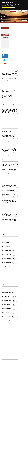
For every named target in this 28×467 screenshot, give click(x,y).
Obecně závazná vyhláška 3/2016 (8, 304)
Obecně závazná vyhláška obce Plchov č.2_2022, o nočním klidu (8, 207)
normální (24, 20)
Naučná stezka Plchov (23, 11)
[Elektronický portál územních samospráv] (5, 63)
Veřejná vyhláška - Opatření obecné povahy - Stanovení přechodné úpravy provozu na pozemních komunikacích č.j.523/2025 (9, 174)
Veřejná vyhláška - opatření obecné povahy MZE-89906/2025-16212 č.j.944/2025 (9, 117)
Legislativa (6, 70)
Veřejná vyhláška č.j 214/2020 (7, 234)
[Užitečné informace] (5, 66)
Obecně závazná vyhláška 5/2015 (8, 312)
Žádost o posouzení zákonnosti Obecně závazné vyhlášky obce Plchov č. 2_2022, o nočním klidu (9, 220)
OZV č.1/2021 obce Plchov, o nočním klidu (9, 225)
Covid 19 (4, 41)
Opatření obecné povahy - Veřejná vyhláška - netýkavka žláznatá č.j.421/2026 (9, 74)
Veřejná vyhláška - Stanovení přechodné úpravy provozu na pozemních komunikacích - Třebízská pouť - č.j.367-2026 (10, 79)
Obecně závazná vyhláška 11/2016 (8, 288)
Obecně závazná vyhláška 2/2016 (8, 308)
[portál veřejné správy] (5, 56)
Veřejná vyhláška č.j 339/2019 (7, 246)
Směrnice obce (4, 32)
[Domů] (2, 11)
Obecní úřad (14, 10)
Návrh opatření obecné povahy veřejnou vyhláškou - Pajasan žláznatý (9, 186)
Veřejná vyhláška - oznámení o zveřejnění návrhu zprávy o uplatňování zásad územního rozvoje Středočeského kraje (10, 164)
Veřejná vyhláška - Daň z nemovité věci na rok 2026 (10, 85)
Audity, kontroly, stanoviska (4, 30)
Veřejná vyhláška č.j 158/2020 (7, 238)
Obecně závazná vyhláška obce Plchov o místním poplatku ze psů (9, 131)
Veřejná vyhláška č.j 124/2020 (7, 242)
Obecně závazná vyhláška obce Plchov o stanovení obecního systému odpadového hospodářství (9, 136)
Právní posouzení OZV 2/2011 (7, 337)
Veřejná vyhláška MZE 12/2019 (7, 284)
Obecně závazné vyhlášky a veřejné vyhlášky (6, 35)
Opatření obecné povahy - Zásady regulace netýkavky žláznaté (9, 91)
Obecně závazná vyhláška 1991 (7, 357)
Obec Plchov (11, 10)
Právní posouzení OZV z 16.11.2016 (8, 320)
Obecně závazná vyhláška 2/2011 (8, 344)
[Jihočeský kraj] (5, 52)
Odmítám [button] (7, 7)
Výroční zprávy (4, 39)
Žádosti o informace (5, 37)
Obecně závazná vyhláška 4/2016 (8, 292)
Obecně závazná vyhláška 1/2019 (8, 250)
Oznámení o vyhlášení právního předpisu (9, 126)
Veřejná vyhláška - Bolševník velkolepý (8, 190)
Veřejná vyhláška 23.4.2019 (7, 271)
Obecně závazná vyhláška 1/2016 (8, 300)
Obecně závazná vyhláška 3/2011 (8, 316)
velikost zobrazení (19, 20)
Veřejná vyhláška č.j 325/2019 (7, 254)
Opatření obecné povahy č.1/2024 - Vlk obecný (8, 195)
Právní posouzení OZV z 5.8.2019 (7, 262)
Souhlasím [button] (3, 7)
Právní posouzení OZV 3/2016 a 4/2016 (9, 296)
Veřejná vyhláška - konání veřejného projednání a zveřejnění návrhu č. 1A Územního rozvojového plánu (8, 143)
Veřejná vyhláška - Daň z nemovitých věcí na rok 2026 (9, 105)
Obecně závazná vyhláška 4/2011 (8, 328)
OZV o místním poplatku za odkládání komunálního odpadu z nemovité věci (8, 181)
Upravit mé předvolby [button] (11, 7)
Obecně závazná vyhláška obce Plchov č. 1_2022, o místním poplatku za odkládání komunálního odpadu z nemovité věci (9, 201)
